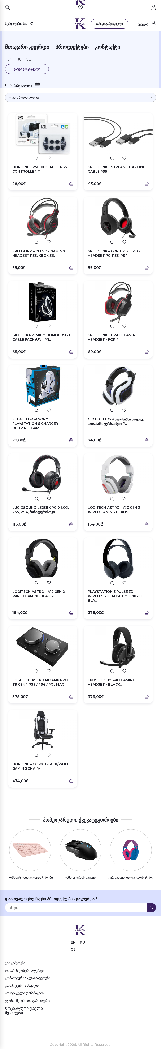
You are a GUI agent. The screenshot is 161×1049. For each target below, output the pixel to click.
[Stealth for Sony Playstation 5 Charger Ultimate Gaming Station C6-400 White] (42, 386)
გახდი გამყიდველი (109, 24)
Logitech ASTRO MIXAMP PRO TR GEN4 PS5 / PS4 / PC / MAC (40, 682)
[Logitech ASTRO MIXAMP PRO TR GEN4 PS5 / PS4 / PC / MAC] (42, 647)
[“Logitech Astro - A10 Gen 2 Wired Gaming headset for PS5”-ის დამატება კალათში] (147, 524)
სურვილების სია (16, 24)
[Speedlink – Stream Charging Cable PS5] (118, 134)
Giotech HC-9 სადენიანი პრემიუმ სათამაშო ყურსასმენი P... (116, 421)
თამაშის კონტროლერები (25, 971)
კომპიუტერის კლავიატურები (27, 978)
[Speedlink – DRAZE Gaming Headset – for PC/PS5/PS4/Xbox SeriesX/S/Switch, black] (118, 302)
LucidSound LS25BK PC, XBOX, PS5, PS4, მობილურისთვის (40, 510)
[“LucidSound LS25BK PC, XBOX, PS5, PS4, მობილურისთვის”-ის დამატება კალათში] (71, 524)
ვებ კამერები (15, 963)
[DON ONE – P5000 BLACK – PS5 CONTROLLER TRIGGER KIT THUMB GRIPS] (42, 134)
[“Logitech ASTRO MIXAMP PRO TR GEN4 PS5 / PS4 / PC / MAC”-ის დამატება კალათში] (71, 697)
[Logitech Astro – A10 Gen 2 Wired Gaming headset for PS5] (118, 474)
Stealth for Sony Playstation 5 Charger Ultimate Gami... (35, 423)
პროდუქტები (72, 47)
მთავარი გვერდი (27, 47)
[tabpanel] (30, 854)
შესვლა (143, 24)
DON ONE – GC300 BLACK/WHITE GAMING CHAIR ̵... (41, 766)
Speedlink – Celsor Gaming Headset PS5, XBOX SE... (38, 253)
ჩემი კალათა (23, 85)
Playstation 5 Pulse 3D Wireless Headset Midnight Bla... (115, 596)
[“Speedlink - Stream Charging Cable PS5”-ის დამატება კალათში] (147, 184)
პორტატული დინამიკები (24, 993)
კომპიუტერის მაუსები (22, 986)
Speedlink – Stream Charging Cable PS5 (116, 169)
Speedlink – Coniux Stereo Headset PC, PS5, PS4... (114, 253)
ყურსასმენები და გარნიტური (27, 1001)
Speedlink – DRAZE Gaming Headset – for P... (113, 337)
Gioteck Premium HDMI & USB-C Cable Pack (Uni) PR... (41, 337)
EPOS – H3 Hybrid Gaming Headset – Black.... (111, 682)
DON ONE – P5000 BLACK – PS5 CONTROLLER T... (39, 169)
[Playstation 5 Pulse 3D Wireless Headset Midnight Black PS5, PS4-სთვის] (118, 558)
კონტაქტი (107, 47)
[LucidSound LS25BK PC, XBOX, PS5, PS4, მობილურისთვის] (42, 474)
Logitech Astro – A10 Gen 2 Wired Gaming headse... (114, 510)
